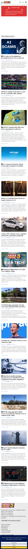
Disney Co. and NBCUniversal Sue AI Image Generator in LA (13, 199)
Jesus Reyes (12, 308)
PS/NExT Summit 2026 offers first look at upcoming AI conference (12, 128)
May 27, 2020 (3, 451)
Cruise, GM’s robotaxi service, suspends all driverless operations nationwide (13, 234)
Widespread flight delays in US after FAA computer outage (13, 270)
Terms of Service (4, 510)
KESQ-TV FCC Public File (7, 511)
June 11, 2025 (3, 202)
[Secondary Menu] (3, 2)
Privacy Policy (12, 510)
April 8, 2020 (3, 487)
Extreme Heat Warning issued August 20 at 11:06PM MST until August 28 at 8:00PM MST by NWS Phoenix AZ (14, 13)
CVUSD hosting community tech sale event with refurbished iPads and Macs (13, 306)
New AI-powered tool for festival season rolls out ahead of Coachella (12, 165)
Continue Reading (4, 71)
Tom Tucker (11, 381)
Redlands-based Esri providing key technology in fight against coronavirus (13, 484)
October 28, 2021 (4, 344)
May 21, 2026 (3, 131)
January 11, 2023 (4, 273)
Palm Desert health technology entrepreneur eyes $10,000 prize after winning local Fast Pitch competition (12, 377)
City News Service (12, 202)
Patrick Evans (11, 451)
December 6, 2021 (4, 308)
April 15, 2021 (3, 381)
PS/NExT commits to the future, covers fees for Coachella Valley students (13, 92)
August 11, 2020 (4, 417)
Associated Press (12, 237)
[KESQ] (8, 2)
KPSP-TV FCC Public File (7, 513)
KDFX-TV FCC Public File (7, 514)
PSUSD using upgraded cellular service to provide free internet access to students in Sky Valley (13, 413)
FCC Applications (11, 516)
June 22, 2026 (3, 95)
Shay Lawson (11, 131)
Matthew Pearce (11, 95)
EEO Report (3, 516)
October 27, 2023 (4, 237)
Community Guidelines (20, 510)
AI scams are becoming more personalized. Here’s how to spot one (12, 57)
